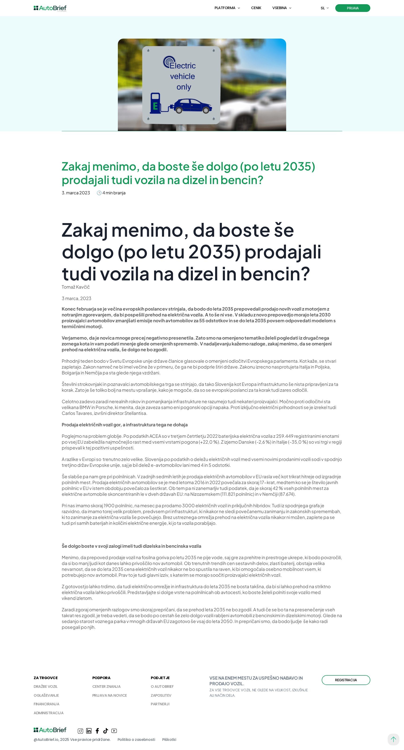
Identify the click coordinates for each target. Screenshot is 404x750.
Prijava (353, 8)
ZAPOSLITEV (161, 695)
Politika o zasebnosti (136, 739)
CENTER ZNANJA (106, 686)
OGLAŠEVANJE (46, 695)
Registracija (346, 680)
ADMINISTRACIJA (48, 713)
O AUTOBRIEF (162, 686)
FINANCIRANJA (46, 704)
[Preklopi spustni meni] (239, 8)
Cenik (256, 8)
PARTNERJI (160, 704)
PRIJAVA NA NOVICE (109, 695)
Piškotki (169, 739)
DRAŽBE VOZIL (45, 686)
